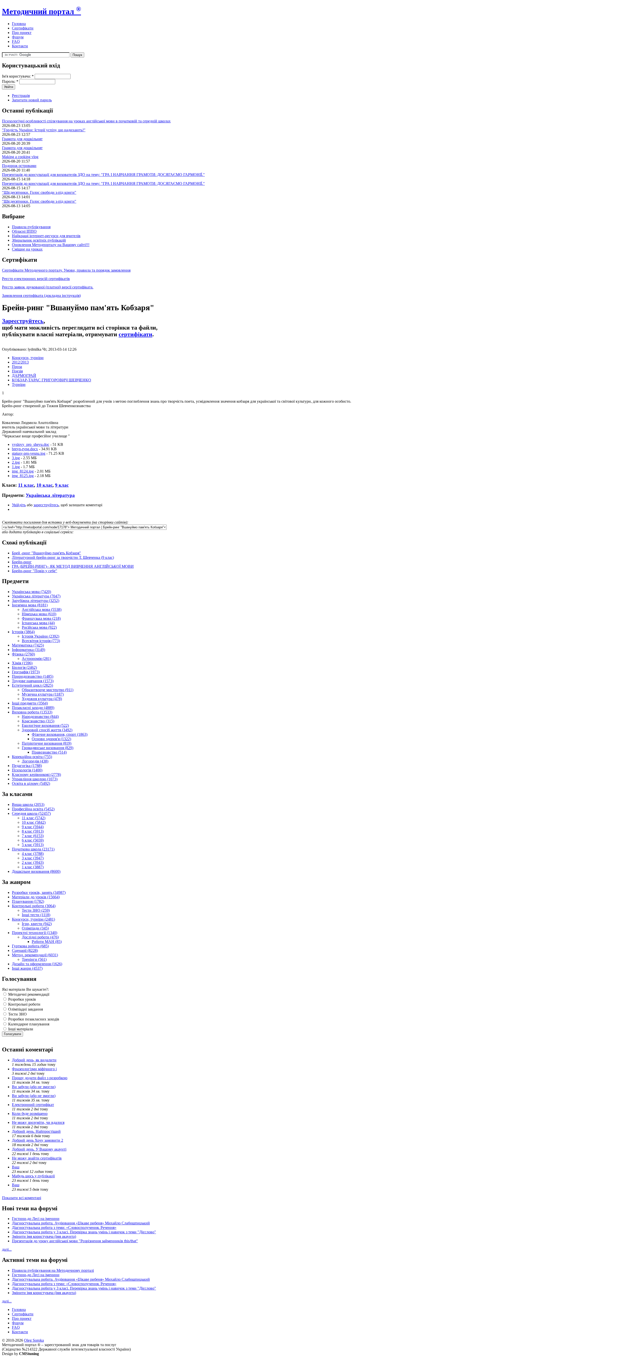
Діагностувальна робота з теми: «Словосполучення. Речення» (64, 1227)
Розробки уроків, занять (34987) (39, 892)
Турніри (19, 384)
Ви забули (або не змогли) (33, 1087)
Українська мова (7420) (31, 592)
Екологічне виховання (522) (45, 725)
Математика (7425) (28, 645)
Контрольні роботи (23, 1004)
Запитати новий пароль (32, 100)
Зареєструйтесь (23, 321)
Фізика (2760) (23, 654)
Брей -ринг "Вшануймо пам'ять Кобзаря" (46, 553)
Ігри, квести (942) (37, 924)
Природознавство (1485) (32, 676)
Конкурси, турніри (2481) (33, 919)
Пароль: (10, 81)
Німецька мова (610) (39, 614)
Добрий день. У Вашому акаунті (39, 1149)
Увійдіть (19, 505)
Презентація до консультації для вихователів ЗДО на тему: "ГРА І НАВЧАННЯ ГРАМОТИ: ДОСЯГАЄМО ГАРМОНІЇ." (103, 174)
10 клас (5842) (34, 822)
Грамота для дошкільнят (22, 139)
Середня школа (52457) (31, 813)
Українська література (50, 495)
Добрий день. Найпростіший (36, 1131)
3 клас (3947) (33, 858)
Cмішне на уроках (27, 249)
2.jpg (16, 462)
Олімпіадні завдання (25, 1009)
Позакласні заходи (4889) (33, 708)
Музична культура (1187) (43, 694)
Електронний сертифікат (33, 1105)
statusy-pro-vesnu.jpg (28, 453)
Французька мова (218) (41, 618)
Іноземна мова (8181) (30, 605)
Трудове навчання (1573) (32, 681)
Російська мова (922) (39, 627)
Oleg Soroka (34, 1340)
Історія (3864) (23, 632)
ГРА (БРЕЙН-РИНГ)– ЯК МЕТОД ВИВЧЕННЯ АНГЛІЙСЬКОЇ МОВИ (73, 566)
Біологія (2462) (24, 667)
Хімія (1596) (22, 663)
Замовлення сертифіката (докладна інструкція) (41, 295)
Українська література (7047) (36, 596)
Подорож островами (19, 166)
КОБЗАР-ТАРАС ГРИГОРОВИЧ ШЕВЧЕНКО (51, 380)
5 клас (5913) (33, 845)
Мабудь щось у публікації (33, 1176)
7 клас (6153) (33, 836)
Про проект (21, 32)
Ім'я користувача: (18, 76)
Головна (19, 24)
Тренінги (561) (34, 959)
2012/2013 (20, 362)
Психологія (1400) (27, 770)
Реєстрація (21, 95)
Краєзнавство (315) (38, 721)
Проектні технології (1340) (34, 933)
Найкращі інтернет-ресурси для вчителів (46, 236)
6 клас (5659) (33, 840)
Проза (17, 367)
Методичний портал (41, 11)
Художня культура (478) (42, 699)
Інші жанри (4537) (27, 968)
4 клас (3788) (33, 853)
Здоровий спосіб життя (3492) (47, 730)
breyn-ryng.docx (25, 449)
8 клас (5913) (33, 831)
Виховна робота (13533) (32, 712)
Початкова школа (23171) (33, 849)
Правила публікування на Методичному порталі (53, 1270)
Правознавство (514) (49, 752)
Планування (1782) (28, 901)
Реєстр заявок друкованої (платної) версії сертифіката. (47, 287)
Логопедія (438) (35, 761)
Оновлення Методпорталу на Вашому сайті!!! (50, 245)
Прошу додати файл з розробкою (39, 1078)
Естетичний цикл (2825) (32, 685)
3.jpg (16, 458)
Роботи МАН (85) (47, 941)
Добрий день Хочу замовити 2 (37, 1140)
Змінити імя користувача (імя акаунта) (44, 1236)
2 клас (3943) (33, 862)
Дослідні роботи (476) (40, 937)
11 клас (26, 485)
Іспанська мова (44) (38, 623)
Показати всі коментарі (21, 1198)
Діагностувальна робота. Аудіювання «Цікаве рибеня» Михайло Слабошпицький (81, 1223)
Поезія (17, 371)
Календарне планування (28, 1024)
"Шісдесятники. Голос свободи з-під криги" (39, 192)
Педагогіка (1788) (27, 766)
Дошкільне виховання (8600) (36, 871)
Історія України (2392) (40, 636)
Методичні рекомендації (28, 994)
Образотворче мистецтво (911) (47, 690)
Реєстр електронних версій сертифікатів (36, 279)
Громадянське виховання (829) (47, 748)
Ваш (15, 1167)
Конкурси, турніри (28, 358)
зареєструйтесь (46, 505)
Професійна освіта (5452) (33, 809)
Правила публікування (31, 227)
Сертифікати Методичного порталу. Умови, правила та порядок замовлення (66, 270)
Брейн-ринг (22, 562)
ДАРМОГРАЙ (24, 375)
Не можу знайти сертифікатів (37, 1158)
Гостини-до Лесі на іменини (35, 1219)
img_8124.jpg (23, 471)
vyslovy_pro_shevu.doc (30, 444)
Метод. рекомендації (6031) (35, 955)
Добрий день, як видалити (34, 1060)
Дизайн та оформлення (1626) (37, 964)
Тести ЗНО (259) (36, 910)
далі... (7, 1249)
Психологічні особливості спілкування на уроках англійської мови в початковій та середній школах (86, 121)
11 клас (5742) (33, 818)
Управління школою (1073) (34, 779)
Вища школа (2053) (28, 804)
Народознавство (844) (40, 716)
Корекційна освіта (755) (32, 757)
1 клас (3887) (33, 867)
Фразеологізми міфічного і (34, 1069)
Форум (18, 37)
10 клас (44, 485)
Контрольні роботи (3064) (33, 906)
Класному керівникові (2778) (36, 774)
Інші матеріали (20, 1029)
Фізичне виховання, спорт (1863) (59, 734)
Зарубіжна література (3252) (35, 600)
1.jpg (16, 467)
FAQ (16, 41)
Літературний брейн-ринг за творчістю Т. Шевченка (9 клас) (63, 557)
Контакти (20, 46)
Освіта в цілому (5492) (31, 783)
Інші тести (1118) (36, 915)
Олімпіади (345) (35, 928)
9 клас (62, 485)
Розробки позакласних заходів (33, 1019)
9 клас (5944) (33, 827)
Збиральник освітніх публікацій (39, 240)
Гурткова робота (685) (30, 946)
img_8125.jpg (23, 476)
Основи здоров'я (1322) (51, 739)
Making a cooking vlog (20, 157)
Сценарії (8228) (25, 950)
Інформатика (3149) (28, 650)
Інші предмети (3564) (30, 703)
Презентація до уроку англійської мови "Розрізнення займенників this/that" (75, 1241)
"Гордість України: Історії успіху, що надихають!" (43, 130)
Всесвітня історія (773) (41, 641)
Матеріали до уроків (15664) (36, 897)
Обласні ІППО (24, 231)
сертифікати (135, 334)
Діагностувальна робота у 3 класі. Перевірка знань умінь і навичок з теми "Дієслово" (84, 1232)
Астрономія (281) (36, 658)
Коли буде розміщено (30, 1113)
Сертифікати (22, 28)
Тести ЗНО (17, 1014)
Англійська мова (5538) (41, 609)
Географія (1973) (26, 672)
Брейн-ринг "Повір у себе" (34, 571)
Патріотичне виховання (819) (46, 743)
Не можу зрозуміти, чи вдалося (38, 1122)
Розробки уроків (21, 999)
